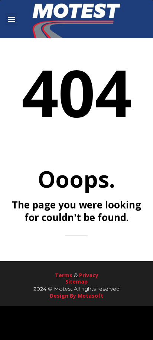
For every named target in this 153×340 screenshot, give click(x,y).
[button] (11, 19)
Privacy (88, 275)
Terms (63, 275)
